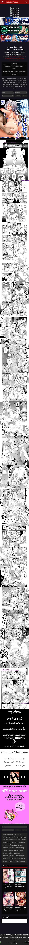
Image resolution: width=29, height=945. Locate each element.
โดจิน (1, 934)
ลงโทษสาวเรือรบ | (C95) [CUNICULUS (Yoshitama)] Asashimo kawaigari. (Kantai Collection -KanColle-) (15, 58)
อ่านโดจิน (8, 936)
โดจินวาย (4, 936)
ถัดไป (24, 95)
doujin (22, 936)
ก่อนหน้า (18, 95)
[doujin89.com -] (11, 3)
